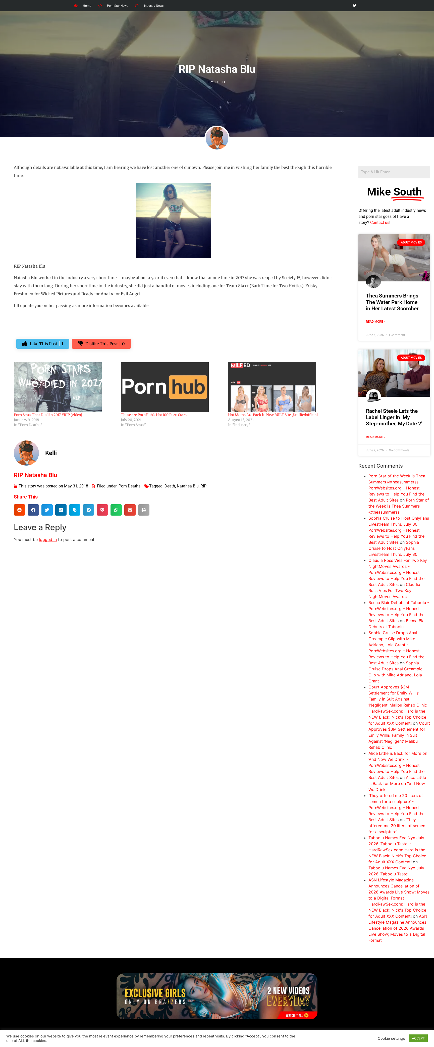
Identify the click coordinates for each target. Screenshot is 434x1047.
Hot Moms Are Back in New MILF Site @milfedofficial (273, 415)
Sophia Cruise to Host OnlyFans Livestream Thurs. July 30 (393, 548)
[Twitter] (354, 5)
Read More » (375, 321)
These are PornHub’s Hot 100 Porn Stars (154, 415)
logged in (48, 539)
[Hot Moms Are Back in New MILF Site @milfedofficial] (279, 387)
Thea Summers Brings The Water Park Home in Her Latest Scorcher (392, 302)
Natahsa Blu (188, 486)
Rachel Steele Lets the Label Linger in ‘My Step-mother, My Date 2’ (394, 417)
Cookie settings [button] (391, 1038)
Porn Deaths (129, 486)
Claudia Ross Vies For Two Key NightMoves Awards (394, 590)
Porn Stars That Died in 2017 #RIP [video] (48, 415)
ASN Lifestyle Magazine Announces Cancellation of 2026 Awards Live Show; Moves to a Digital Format (397, 928)
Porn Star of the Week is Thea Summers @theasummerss (398, 506)
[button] (19, 510)
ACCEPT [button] (418, 1038)
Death (170, 486)
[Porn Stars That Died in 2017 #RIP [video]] (65, 387)
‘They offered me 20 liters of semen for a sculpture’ (396, 825)
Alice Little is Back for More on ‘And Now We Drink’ (397, 783)
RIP (203, 486)
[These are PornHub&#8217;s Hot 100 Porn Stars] (172, 387)
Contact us (379, 222)
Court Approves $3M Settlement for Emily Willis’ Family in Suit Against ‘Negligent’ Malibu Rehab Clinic (399, 735)
